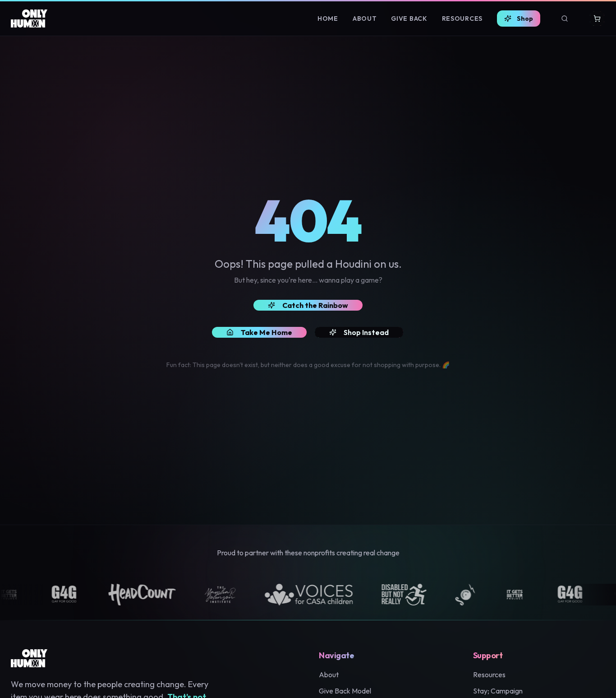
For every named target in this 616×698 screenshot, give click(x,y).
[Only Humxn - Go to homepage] (29, 18)
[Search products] (565, 18)
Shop (525, 18)
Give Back (409, 18)
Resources (462, 18)
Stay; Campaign (498, 690)
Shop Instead (366, 332)
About (365, 18)
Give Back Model (345, 690)
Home (327, 18)
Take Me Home (266, 332)
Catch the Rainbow (315, 305)
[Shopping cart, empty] (597, 18)
